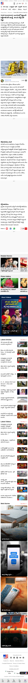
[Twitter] (14, 657)
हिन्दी (6, 1)
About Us (12, 660)
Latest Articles (6, 340)
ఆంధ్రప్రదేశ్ (20, 6)
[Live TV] (22, 3)
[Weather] (17, 3)
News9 (2, 1)
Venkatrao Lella (8, 80)
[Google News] (23, 657)
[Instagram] (17, 657)
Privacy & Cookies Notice (19, 663)
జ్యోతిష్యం (20, 9)
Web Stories (5, 503)
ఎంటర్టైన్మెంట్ (11, 6)
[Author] (2, 80)
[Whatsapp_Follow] (14, 229)
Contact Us (6, 660)
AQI (20, 3)
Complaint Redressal (7, 663)
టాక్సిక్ (9, 9)
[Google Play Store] (9, 672)
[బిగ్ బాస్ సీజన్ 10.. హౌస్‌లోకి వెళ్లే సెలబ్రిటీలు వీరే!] (11, 317)
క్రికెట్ (16, 6)
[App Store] (18, 673)
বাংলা (23, 1)
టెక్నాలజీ (25, 9)
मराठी (15, 1)
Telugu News (4, 12)
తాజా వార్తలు (5, 6)
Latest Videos (6, 422)
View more (22, 297)
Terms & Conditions (14, 666)
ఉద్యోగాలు (14, 9)
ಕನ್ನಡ (11, 1)
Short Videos (6, 297)
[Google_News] (10, 229)
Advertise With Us (19, 660)
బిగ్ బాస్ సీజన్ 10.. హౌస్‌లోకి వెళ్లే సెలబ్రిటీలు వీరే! (10, 331)
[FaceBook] (11, 657)
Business (10, 12)
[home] (1, 6)
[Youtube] (7, 229)
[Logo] (2, 3)
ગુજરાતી (19, 1)
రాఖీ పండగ (4, 9)
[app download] (14, 4)
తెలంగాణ (25, 6)
